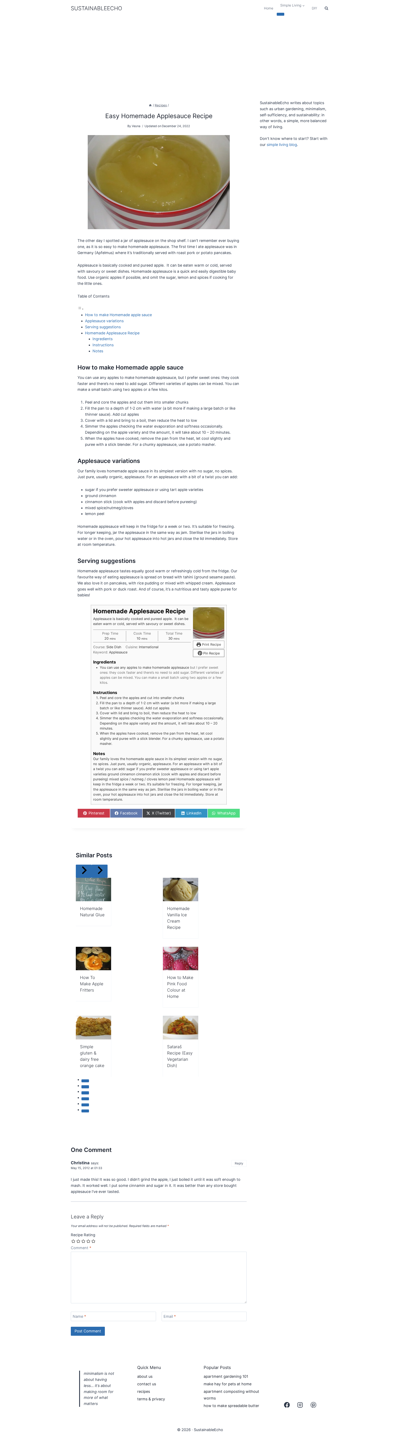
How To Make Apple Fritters (91, 984)
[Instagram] (300, 1405)
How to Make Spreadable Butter (231, 1405)
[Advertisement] (200, 48)
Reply (239, 1163)
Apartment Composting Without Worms (231, 1394)
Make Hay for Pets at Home (227, 1384)
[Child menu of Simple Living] (280, 14)
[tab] (85, 1080)
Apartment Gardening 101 (226, 1376)
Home (268, 8)
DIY (314, 8)
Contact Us (146, 1384)
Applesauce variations (104, 321)
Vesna (136, 126)
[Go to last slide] (84, 871)
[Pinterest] (313, 1405)
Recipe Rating (83, 1235)
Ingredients (103, 339)
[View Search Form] (326, 8)
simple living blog (282, 144)
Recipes (143, 1391)
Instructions (103, 345)
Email (170, 1316)
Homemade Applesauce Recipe (112, 333)
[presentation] (93, 889)
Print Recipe (211, 644)
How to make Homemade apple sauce (118, 315)
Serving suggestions (103, 327)
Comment (81, 1248)
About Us (144, 1376)
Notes (98, 351)
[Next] (100, 871)
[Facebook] (287, 1405)
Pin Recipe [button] (211, 653)
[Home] (150, 105)
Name (79, 1316)
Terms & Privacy (151, 1399)
